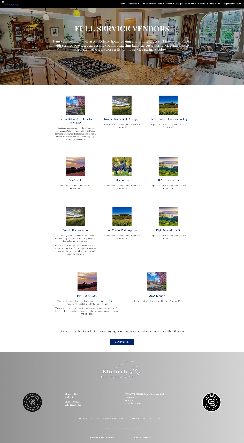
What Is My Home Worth (209, 4)
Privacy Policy (104, 418)
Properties (134, 5)
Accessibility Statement (127, 418)
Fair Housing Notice (154, 418)
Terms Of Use (86, 418)
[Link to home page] (12, 4)
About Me (190, 5)
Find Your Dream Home (153, 5)
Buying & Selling (174, 5)
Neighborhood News (232, 4)
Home (122, 4)
